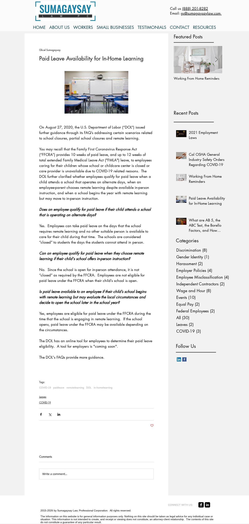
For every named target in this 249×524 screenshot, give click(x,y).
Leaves (42, 397)
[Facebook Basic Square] (184, 359)
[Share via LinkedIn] (59, 414)
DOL (89, 387)
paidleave (58, 387)
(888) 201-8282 (195, 8)
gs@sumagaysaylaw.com (201, 13)
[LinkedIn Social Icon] (179, 359)
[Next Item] (216, 60)
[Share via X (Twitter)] (50, 414)
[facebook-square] (201, 505)
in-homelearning (103, 387)
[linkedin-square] (207, 505)
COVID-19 (45, 387)
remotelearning (75, 387)
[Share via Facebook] (41, 414)
